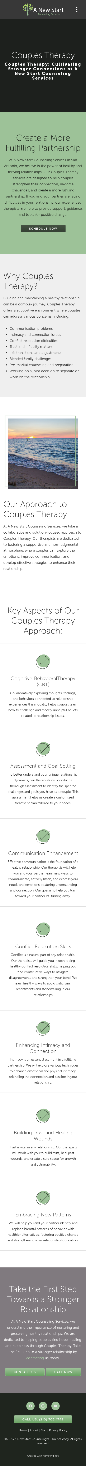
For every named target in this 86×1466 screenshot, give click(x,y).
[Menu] (77, 9)
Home (23, 1430)
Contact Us (25, 1372)
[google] (43, 1406)
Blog (43, 1430)
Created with (43, 1455)
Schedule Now (43, 228)
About (34, 1430)
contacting (35, 1358)
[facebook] (30, 1406)
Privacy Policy (58, 1430)
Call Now (63, 1372)
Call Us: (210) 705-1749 (43, 1419)
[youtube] (55, 1406)
